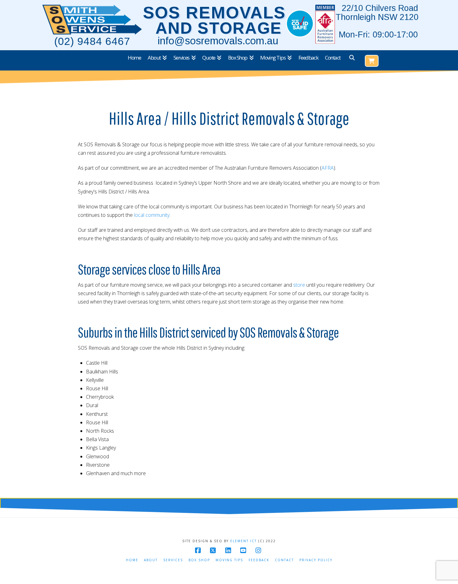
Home (132, 560)
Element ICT (243, 541)
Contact (284, 560)
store (299, 284)
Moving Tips (229, 560)
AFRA (328, 167)
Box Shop (199, 560)
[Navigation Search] (351, 60)
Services (173, 560)
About (151, 560)
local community (151, 215)
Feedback (259, 560)
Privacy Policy (315, 560)
